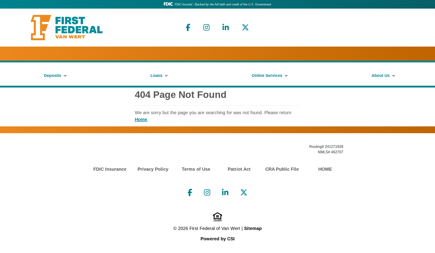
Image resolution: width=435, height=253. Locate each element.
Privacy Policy (153, 169)
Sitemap (253, 228)
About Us (381, 75)
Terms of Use (196, 169)
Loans (156, 75)
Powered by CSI (218, 238)
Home (141, 119)
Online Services (267, 75)
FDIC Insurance (109, 169)
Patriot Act (239, 169)
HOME (325, 169)
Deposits (52, 75)
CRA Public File (282, 169)
